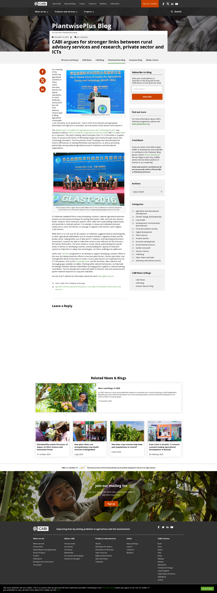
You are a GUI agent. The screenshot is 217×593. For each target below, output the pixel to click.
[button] (163, 4)
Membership (68, 553)
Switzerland (162, 565)
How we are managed (72, 559)
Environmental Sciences (145, 245)
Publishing (140, 254)
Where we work (38, 544)
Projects (36, 556)
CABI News (140, 280)
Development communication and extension (148, 224)
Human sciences (142, 251)
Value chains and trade (145, 257)
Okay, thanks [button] (207, 588)
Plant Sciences (141, 235)
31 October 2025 (44, 454)
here (58, 590)
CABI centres (114, 4)
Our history (68, 550)
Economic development (145, 241)
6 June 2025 (116, 452)
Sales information (101, 559)
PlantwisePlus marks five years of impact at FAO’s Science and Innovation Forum (52, 447)
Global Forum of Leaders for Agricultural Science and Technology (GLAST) (86, 130)
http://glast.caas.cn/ (106, 276)
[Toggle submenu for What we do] (47, 11)
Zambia (160, 580)
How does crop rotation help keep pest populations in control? (127, 445)
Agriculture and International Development (70, 287)
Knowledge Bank (82, 261)
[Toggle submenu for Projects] (93, 11)
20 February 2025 (156, 454)
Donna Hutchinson (152, 155)
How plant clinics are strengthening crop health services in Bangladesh (86, 447)
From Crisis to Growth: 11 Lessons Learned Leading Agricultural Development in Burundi (164, 447)
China (160, 547)
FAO (114, 132)
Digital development (144, 232)
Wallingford (162, 577)
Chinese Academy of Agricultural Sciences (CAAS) (88, 132)
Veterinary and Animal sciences (148, 260)
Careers (82, 4)
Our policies (68, 547)
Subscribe (147, 97)
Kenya (160, 556)
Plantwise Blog (108, 587)
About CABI (56, 4)
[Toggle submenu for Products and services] (76, 11)
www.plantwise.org (141, 124)
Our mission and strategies (74, 556)
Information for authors (103, 547)
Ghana (160, 550)
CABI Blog (140, 283)
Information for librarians (104, 550)
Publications (37, 559)
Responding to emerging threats (44, 550)
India (159, 553)
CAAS (57, 283)
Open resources (101, 553)
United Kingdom (163, 571)
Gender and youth (143, 248)
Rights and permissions (103, 556)
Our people (37, 565)
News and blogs (70, 4)
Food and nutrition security (147, 229)
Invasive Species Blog (144, 286)
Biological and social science (43, 562)
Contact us (92, 4)
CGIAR (122, 132)
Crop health (91, 287)
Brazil (160, 544)
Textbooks (99, 562)
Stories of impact (39, 553)
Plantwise (66, 253)
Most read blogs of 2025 (109, 388)
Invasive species (142, 238)
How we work (38, 547)
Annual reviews (69, 544)
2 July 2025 (78, 454)
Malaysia (161, 559)
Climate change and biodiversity (148, 217)
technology (81, 283)
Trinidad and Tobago (165, 568)
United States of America (166, 574)
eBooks (98, 544)
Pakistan (161, 562)
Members (103, 4)
